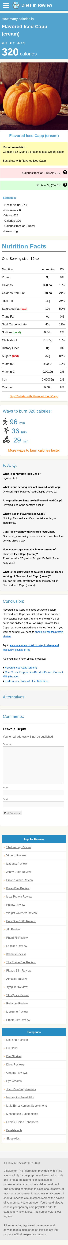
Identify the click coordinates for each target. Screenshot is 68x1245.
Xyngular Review (17, 987)
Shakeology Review (18, 847)
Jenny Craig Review (18, 871)
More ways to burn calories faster (34, 450)
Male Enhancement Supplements (26, 1105)
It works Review (16, 954)
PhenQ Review (15, 904)
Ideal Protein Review (19, 896)
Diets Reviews (15, 1064)
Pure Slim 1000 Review (21, 921)
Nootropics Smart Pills (20, 1097)
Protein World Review (19, 880)
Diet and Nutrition (17, 1039)
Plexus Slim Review (18, 970)
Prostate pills (14, 1130)
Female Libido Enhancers (22, 1122)
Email (5, 799)
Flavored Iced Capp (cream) (21, 667)
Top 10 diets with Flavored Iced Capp (34, 396)
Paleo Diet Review (17, 888)
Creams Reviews (17, 1072)
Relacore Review (17, 1003)
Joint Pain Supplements (21, 1089)
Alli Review (13, 929)
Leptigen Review (16, 945)
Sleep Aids (13, 1138)
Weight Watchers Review (21, 913)
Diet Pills (11, 1048)
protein (34, 151)
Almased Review (16, 978)
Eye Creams (14, 1080)
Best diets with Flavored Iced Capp (24, 160)
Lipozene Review (17, 1011)
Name (6, 787)
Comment (7, 744)
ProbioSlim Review (18, 1019)
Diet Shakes (13, 1056)
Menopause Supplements (22, 1113)
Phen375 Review (17, 937)
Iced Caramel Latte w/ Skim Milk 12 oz (27, 681)
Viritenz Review (16, 855)
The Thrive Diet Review (21, 962)
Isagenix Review (16, 863)
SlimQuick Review (17, 995)
